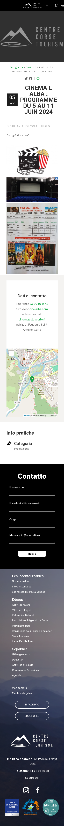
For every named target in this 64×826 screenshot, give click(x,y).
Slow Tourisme (20, 636)
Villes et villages (21, 610)
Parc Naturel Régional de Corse (30, 620)
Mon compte (19, 688)
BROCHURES (32, 716)
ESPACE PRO (32, 704)
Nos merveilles (20, 581)
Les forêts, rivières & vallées (28, 592)
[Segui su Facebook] (38, 790)
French (62, 5)
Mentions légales (22, 693)
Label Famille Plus (22, 641)
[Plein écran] (11, 353)
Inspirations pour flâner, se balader (32, 631)
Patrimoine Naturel (23, 615)
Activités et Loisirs (22, 665)
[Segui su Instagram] (26, 790)
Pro (48, 5)
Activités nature (21, 604)
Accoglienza (16, 67)
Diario (29, 67)
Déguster (17, 659)
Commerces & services (25, 670)
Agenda (16, 675)
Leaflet (27, 415)
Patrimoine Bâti (21, 625)
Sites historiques (21, 586)
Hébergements (21, 654)
